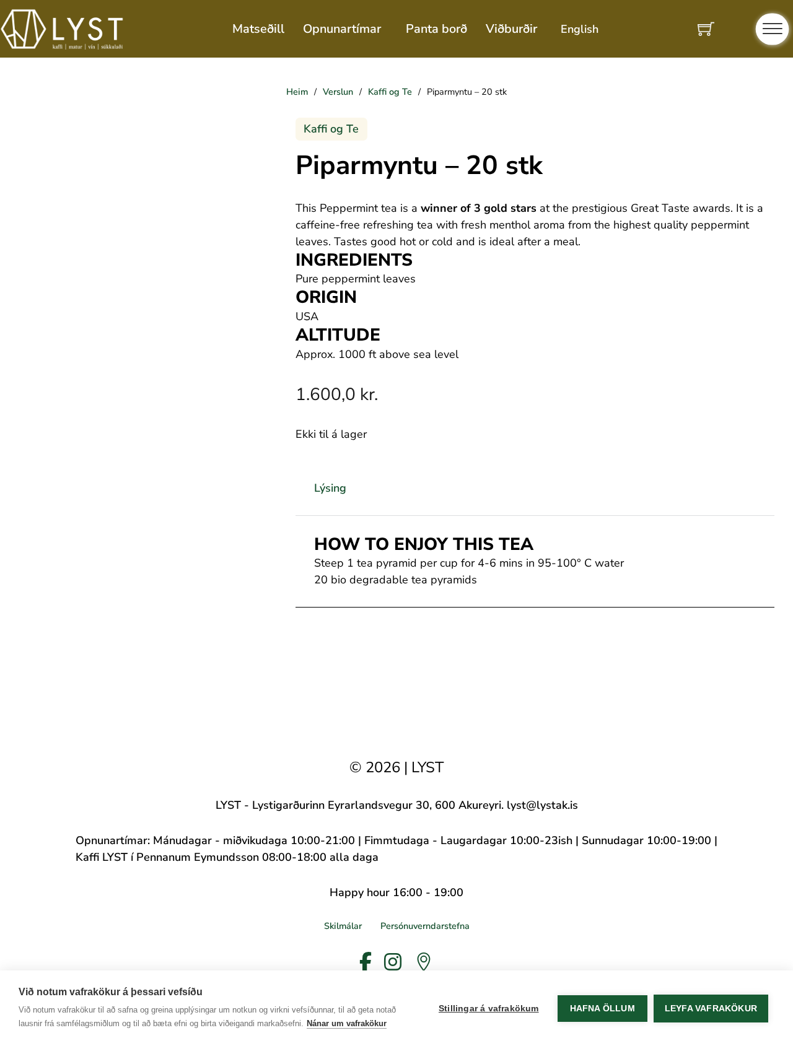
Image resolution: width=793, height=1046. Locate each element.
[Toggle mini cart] (706, 28)
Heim (297, 91)
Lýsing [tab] (330, 488)
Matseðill (258, 28)
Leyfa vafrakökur (711, 1008)
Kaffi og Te (390, 91)
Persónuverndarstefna (425, 926)
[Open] (772, 29)
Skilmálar (343, 926)
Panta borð (436, 28)
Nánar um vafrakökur (347, 1023)
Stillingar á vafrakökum (489, 1008)
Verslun (338, 91)
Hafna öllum (602, 1008)
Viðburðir (511, 28)
